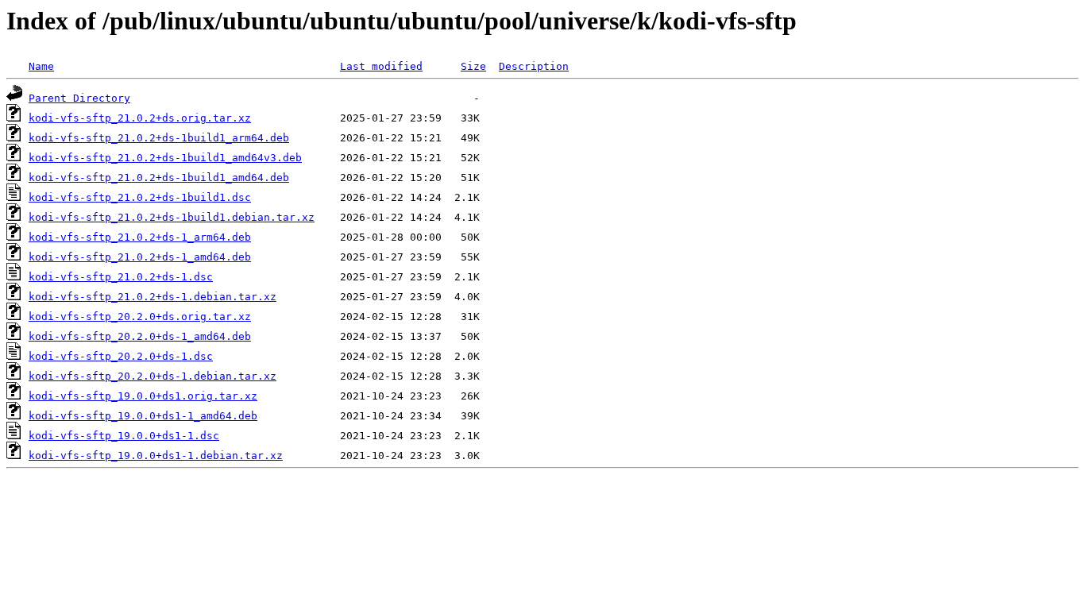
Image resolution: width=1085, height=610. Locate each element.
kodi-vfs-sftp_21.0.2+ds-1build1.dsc (140, 197)
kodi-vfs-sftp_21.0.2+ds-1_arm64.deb (140, 237)
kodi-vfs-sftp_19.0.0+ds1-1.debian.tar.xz (156, 455)
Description (534, 66)
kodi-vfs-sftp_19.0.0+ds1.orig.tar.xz (143, 396)
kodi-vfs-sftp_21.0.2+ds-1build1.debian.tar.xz (172, 217)
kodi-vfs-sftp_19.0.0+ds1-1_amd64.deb (143, 416)
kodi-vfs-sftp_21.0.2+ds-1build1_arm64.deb (159, 138)
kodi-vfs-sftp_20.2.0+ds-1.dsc (121, 356)
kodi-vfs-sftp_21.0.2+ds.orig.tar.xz (140, 118)
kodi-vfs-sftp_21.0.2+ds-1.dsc (121, 277)
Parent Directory (79, 98)
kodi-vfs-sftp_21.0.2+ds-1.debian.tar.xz (152, 297)
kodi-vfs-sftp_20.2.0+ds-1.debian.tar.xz (152, 376)
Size (473, 66)
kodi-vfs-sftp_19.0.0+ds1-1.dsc (124, 436)
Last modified (381, 66)
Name (41, 66)
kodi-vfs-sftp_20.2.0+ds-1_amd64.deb (140, 336)
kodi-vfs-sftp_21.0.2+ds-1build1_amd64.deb (159, 177)
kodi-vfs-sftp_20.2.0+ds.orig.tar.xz (140, 316)
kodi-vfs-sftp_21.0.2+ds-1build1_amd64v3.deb (165, 158)
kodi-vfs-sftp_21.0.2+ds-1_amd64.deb (140, 257)
